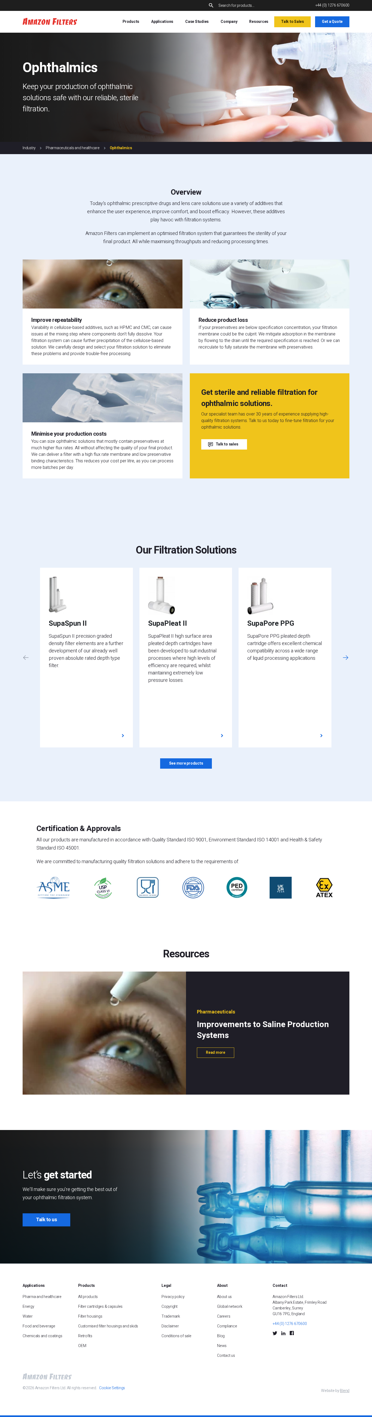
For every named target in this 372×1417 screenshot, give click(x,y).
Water (28, 1316)
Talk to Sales (292, 22)
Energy (28, 1306)
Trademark (170, 1316)
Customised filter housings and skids (108, 1326)
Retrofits (85, 1336)
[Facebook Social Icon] (291, 1333)
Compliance (227, 1326)
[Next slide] (345, 657)
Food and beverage (39, 1326)
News (222, 1346)
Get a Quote (332, 22)
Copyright (169, 1306)
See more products (186, 763)
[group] (86, 657)
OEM (82, 1346)
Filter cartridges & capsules (100, 1306)
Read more (215, 1052)
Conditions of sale (176, 1336)
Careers (223, 1316)
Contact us (226, 1355)
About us (224, 1297)
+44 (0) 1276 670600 (332, 5)
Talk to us (46, 1219)
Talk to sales (227, 444)
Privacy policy (173, 1297)
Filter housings (90, 1316)
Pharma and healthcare (42, 1297)
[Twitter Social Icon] (275, 1333)
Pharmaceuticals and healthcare (73, 148)
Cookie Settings (112, 1388)
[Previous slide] (26, 657)
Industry (29, 148)
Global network (229, 1306)
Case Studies (197, 22)
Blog (221, 1336)
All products (88, 1297)
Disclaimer (170, 1326)
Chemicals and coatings (42, 1336)
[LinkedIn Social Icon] (283, 1333)
